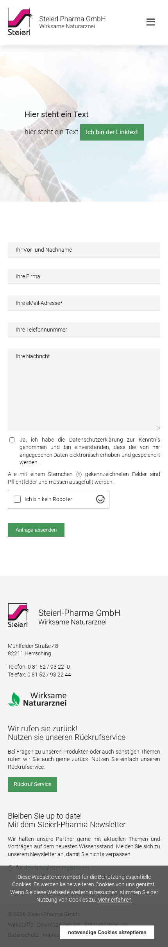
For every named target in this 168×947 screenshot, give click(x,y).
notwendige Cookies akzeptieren (107, 932)
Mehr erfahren (114, 899)
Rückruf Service (32, 784)
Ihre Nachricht (33, 356)
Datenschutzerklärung (96, 440)
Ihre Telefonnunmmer (41, 329)
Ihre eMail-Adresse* (39, 303)
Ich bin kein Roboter (48, 499)
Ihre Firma (28, 276)
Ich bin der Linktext (112, 132)
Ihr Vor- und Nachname (44, 250)
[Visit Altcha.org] (100, 499)
